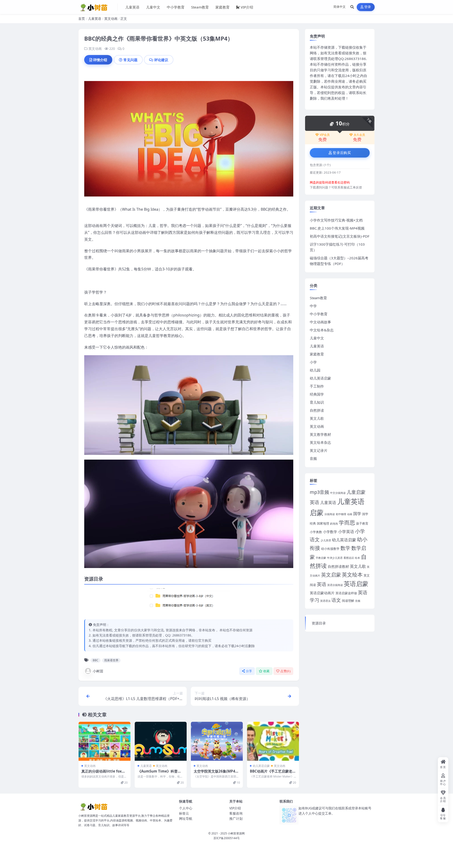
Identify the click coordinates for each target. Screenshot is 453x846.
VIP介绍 (247, 7)
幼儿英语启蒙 (261, 766)
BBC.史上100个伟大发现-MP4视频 (337, 228)
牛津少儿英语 (335, 558)
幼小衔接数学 (330, 549)
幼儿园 (315, 370)
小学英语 (346, 531)
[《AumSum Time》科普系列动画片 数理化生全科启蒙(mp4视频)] (161, 741)
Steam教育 (200, 7)
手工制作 (317, 386)
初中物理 (341, 514)
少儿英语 (326, 540)
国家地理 (323, 523)
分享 (249, 671)
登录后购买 (342, 153)
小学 (313, 362)
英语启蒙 (356, 583)
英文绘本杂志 (320, 442)
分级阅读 (329, 514)
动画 (349, 514)
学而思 (347, 522)
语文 (336, 600)
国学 (357, 513)
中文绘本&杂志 (322, 330)
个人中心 (185, 808)
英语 (321, 584)
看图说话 (349, 558)
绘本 (357, 558)
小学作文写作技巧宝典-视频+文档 (336, 220)
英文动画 (110, 18)
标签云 (184, 813)
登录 (367, 7)
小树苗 (98, 671)
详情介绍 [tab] (100, 59)
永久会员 (359, 135)
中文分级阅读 (338, 493)
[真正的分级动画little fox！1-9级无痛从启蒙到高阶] (104, 741)
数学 (345, 547)
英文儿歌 (317, 418)
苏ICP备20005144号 (227, 838)
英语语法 (325, 600)
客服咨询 (236, 813)
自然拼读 (317, 410)
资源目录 (319, 623)
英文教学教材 (320, 434)
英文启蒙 (331, 574)
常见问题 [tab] (130, 59)
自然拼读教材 (338, 566)
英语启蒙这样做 (346, 593)
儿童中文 (153, 7)
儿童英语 (132, 7)
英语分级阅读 (335, 585)
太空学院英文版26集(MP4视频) (216, 773)
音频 (313, 458)
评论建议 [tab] (161, 59)
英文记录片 (318, 450)
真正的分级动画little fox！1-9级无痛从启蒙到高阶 (104, 773)
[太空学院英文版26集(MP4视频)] (217, 741)
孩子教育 (362, 523)
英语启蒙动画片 (322, 592)
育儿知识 (317, 402)
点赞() (285, 671)
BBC (95, 660)
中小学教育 (176, 7)
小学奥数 (316, 532)
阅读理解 (348, 600)
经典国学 (317, 394)
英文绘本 (352, 574)
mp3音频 (319, 492)
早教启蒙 (321, 558)
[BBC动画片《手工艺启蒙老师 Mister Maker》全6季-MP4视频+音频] (273, 741)
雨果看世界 (111, 660)
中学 (313, 305)
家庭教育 (222, 7)
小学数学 (330, 531)
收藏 (266, 671)
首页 (81, 18)
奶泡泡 (334, 523)
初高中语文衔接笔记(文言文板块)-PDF (339, 236)
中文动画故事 (320, 322)
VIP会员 (325, 135)
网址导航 (185, 818)
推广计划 (236, 818)
